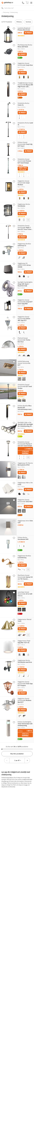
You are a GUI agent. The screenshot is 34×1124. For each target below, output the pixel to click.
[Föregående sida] (6, 760)
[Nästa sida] (27, 760)
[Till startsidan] (7, 3)
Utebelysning (14, 12)
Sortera (28, 22)
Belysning (6, 12)
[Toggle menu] (31, 2)
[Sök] (2, 8)
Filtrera (19, 22)
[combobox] (17, 760)
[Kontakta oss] (23, 3)
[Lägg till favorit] (14, 28)
